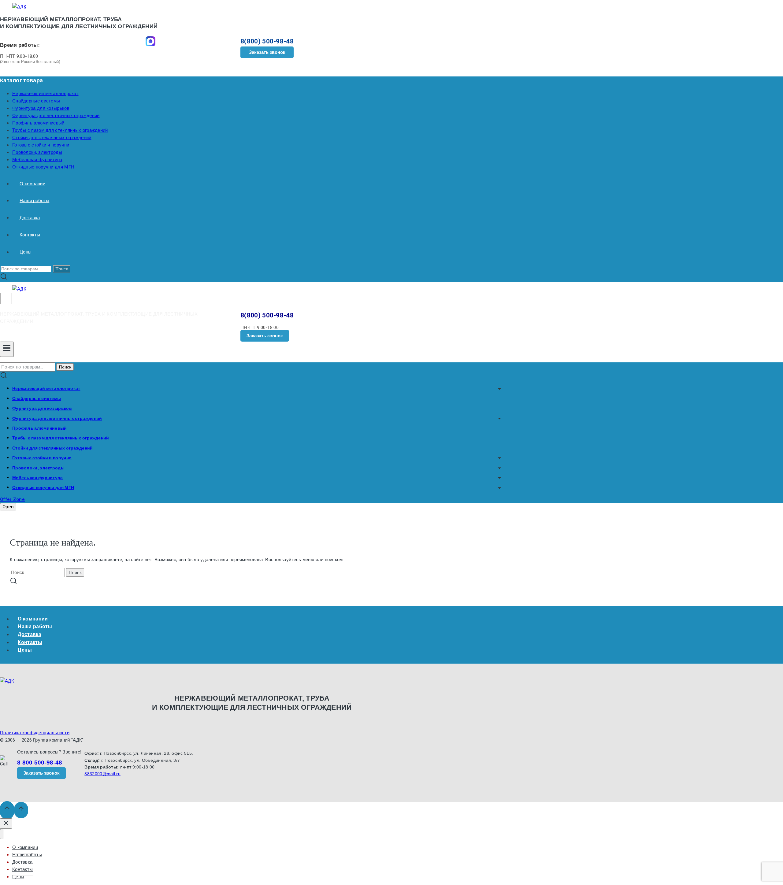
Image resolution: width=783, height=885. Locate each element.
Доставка (30, 217)
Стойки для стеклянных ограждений (51, 137)
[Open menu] (7, 349)
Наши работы (34, 200)
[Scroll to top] (7, 810)
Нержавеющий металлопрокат (45, 93)
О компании (32, 183)
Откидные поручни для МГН (43, 167)
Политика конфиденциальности (34, 732)
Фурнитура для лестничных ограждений (56, 115)
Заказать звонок (267, 52)
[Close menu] (1, 834)
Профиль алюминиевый (38, 123)
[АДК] (19, 6)
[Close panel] (6, 823)
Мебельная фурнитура (37, 159)
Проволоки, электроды (37, 152)
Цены (26, 252)
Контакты (30, 234)
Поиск (61, 268)
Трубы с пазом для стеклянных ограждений (60, 130)
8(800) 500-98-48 (267, 41)
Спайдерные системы (36, 101)
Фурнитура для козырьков (40, 108)
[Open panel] (6, 298)
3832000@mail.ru (102, 773)
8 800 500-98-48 (39, 762)
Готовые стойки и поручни (40, 145)
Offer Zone (12, 499)
